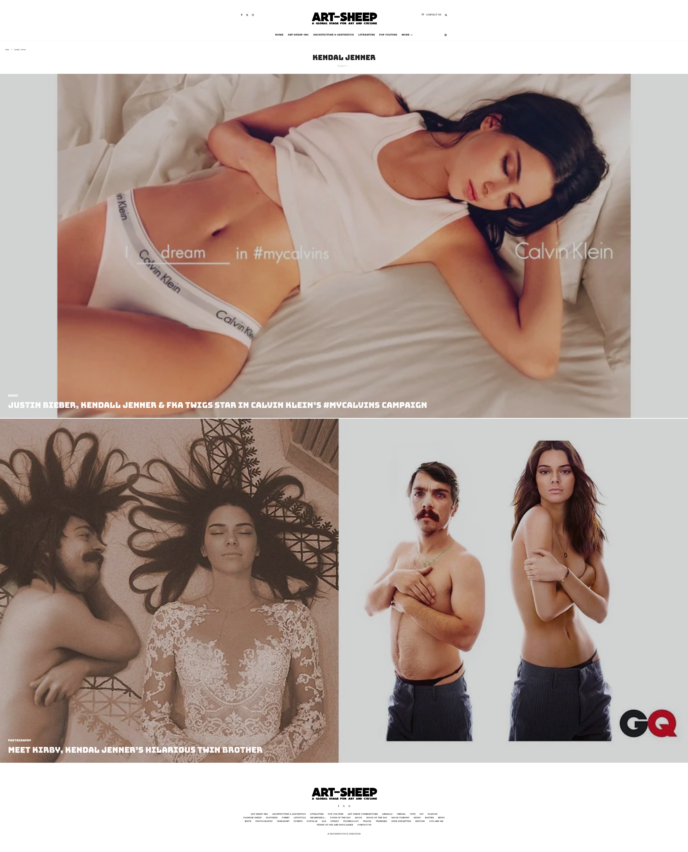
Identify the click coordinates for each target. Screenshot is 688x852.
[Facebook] (241, 15)
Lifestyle (300, 818)
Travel (367, 821)
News (441, 818)
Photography (264, 821)
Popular (312, 821)
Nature (429, 818)
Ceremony (283, 821)
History (420, 821)
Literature (366, 35)
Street (334, 821)
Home (279, 35)
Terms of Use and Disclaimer (335, 825)
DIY (422, 814)
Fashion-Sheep (252, 818)
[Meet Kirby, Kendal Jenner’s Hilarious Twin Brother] (344, 591)
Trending (381, 821)
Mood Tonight (400, 818)
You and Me (436, 821)
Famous (433, 814)
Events (298, 821)
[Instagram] (253, 15)
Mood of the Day (376, 818)
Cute (413, 814)
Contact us (364, 825)
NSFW (248, 821)
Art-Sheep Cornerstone (363, 814)
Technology (351, 821)
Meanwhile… (318, 818)
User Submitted (401, 821)
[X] (247, 15)
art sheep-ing (298, 35)
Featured (272, 818)
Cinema (401, 814)
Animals (387, 814)
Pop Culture (388, 35)
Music (417, 818)
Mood (358, 818)
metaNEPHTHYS (339, 833)
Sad (324, 821)
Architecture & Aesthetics (333, 35)
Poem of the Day (340, 818)
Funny (286, 818)
